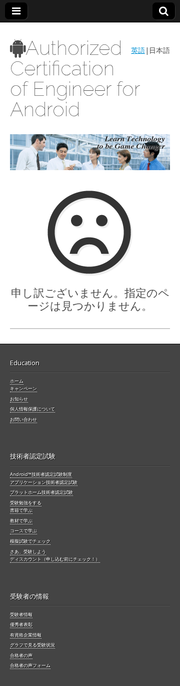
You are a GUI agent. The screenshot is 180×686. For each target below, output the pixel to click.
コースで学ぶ (23, 530)
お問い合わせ (23, 419)
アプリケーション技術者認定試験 (44, 482)
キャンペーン (23, 388)
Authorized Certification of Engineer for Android (75, 78)
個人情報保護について (32, 409)
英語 (138, 50)
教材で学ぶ (21, 520)
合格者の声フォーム (30, 665)
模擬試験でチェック (30, 541)
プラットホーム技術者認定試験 (41, 492)
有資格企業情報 (26, 635)
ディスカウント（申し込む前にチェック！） (55, 559)
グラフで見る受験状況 (32, 645)
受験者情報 (21, 614)
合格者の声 (21, 655)
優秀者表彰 (21, 624)
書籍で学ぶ (21, 510)
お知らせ (19, 399)
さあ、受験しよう (28, 551)
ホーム (17, 381)
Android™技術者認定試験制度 (41, 474)
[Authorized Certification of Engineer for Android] (90, 152)
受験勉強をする (26, 502)
